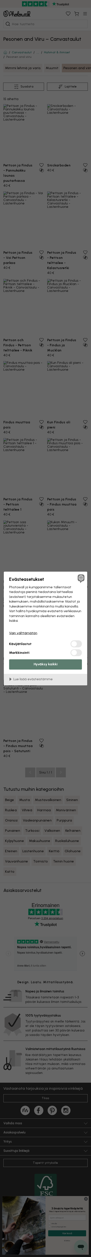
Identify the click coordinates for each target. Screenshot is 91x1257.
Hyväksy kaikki (46, 664)
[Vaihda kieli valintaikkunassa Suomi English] (80, 578)
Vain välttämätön (23, 633)
